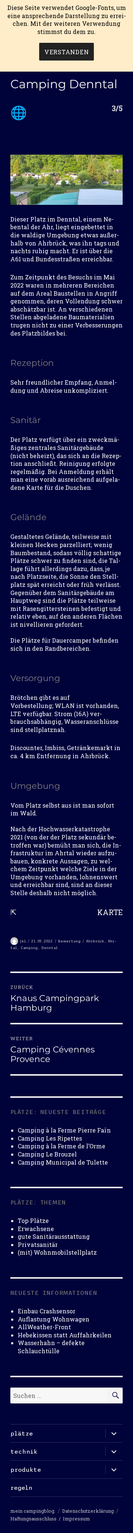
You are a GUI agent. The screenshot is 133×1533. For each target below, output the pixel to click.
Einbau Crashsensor (46, 1311)
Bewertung (69, 941)
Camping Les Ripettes (50, 1138)
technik (23, 1451)
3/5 (117, 108)
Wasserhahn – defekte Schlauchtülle (51, 1347)
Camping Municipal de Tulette (63, 1162)
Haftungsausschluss (33, 1518)
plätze (21, 1433)
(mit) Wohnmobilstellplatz (57, 1252)
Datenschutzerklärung (88, 1511)
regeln (21, 1487)
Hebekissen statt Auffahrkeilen (65, 1335)
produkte (25, 1469)
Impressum (76, 1518)
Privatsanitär (38, 1244)
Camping (29, 948)
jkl (23, 941)
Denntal (49, 948)
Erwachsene (36, 1229)
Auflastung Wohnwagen (53, 1319)
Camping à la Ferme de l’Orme (61, 1146)
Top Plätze (33, 1220)
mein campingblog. (32, 1511)
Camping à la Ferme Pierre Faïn (64, 1130)
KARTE (110, 912)
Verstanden (66, 52)
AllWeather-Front (44, 1327)
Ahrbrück (95, 941)
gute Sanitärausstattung (54, 1236)
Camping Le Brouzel (47, 1154)
